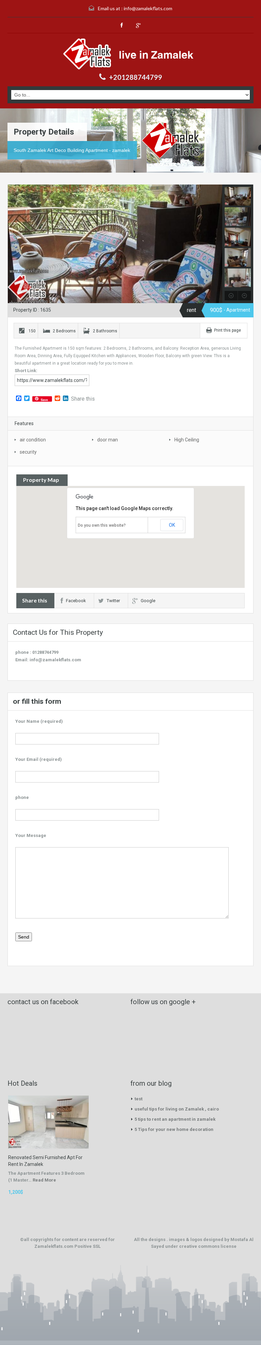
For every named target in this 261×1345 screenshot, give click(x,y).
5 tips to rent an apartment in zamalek (175, 1119)
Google (148, 600)
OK (172, 525)
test (138, 1098)
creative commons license (208, 1246)
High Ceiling (186, 439)
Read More (44, 1180)
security (28, 452)
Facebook (76, 600)
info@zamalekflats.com (148, 8)
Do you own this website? (102, 525)
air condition (33, 439)
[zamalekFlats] (130, 54)
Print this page (227, 330)
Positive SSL (87, 1246)
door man (107, 439)
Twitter (113, 600)
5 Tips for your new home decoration (174, 1129)
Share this (83, 399)
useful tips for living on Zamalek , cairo (177, 1109)
